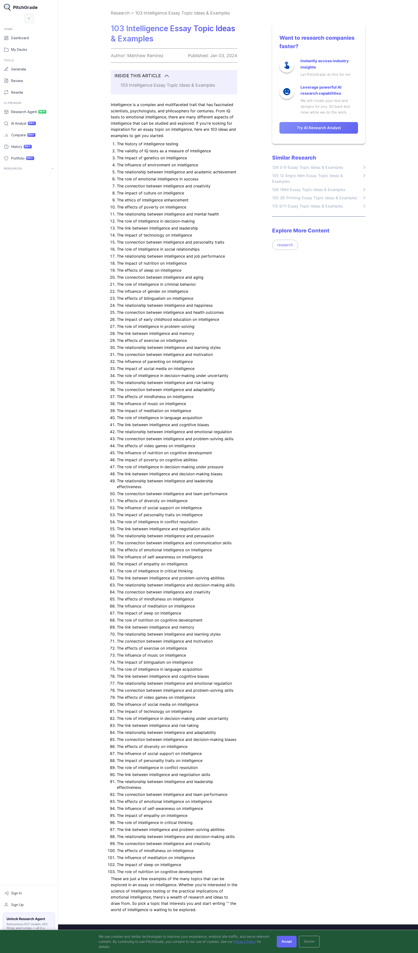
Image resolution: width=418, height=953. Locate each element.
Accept (287, 941)
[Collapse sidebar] (29, 18)
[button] (174, 75)
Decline (309, 941)
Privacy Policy (245, 941)
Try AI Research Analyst (319, 127)
